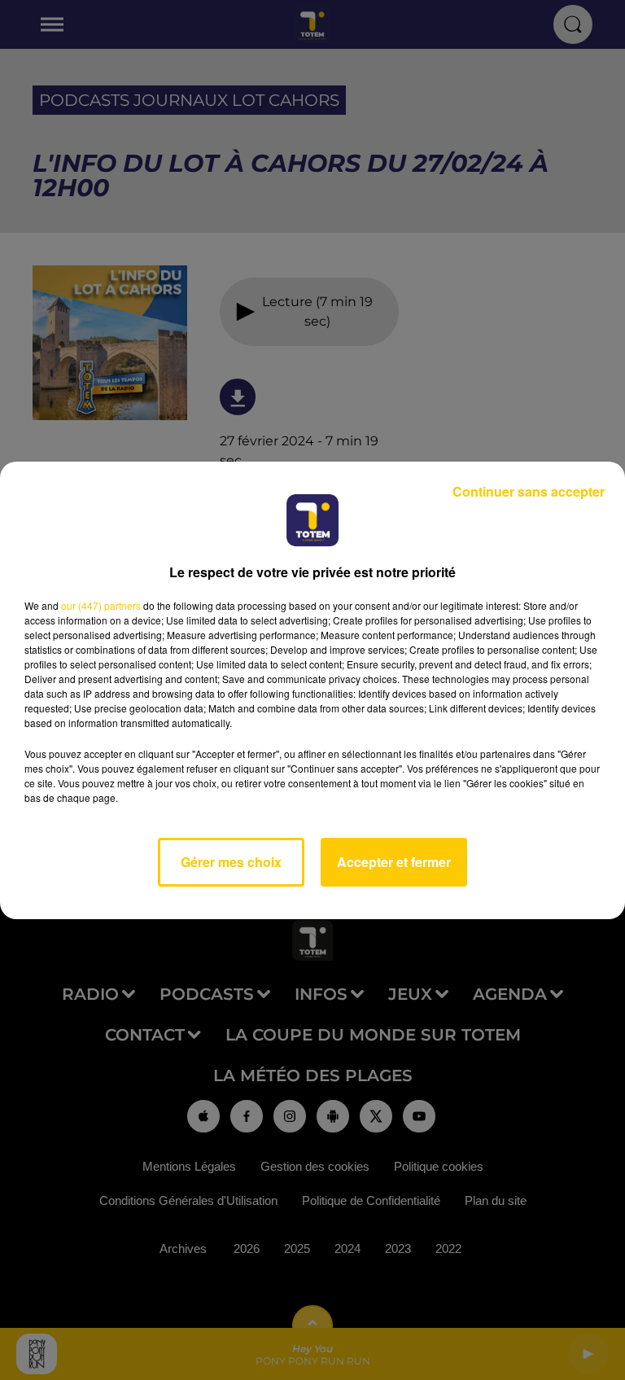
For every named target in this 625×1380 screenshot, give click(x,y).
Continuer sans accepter (528, 491)
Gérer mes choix (231, 861)
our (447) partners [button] (101, 605)
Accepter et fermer (394, 861)
